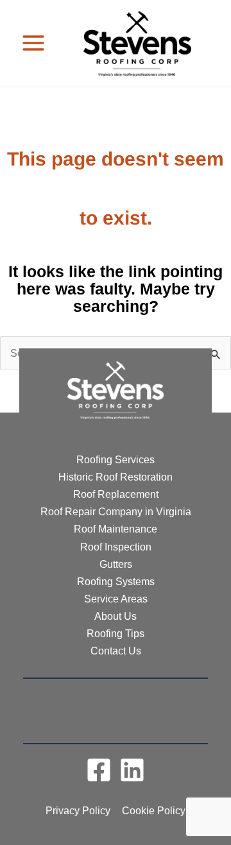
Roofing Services (115, 459)
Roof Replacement (115, 494)
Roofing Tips (115, 633)
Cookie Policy (153, 810)
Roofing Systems (116, 581)
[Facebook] (99, 770)
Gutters (115, 564)
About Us (115, 616)
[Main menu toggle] (34, 43)
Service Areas (116, 598)
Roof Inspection (115, 546)
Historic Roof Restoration (115, 476)
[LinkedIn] (132, 770)
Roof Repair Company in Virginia (115, 511)
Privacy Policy (78, 810)
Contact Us (115, 650)
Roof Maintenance (115, 528)
